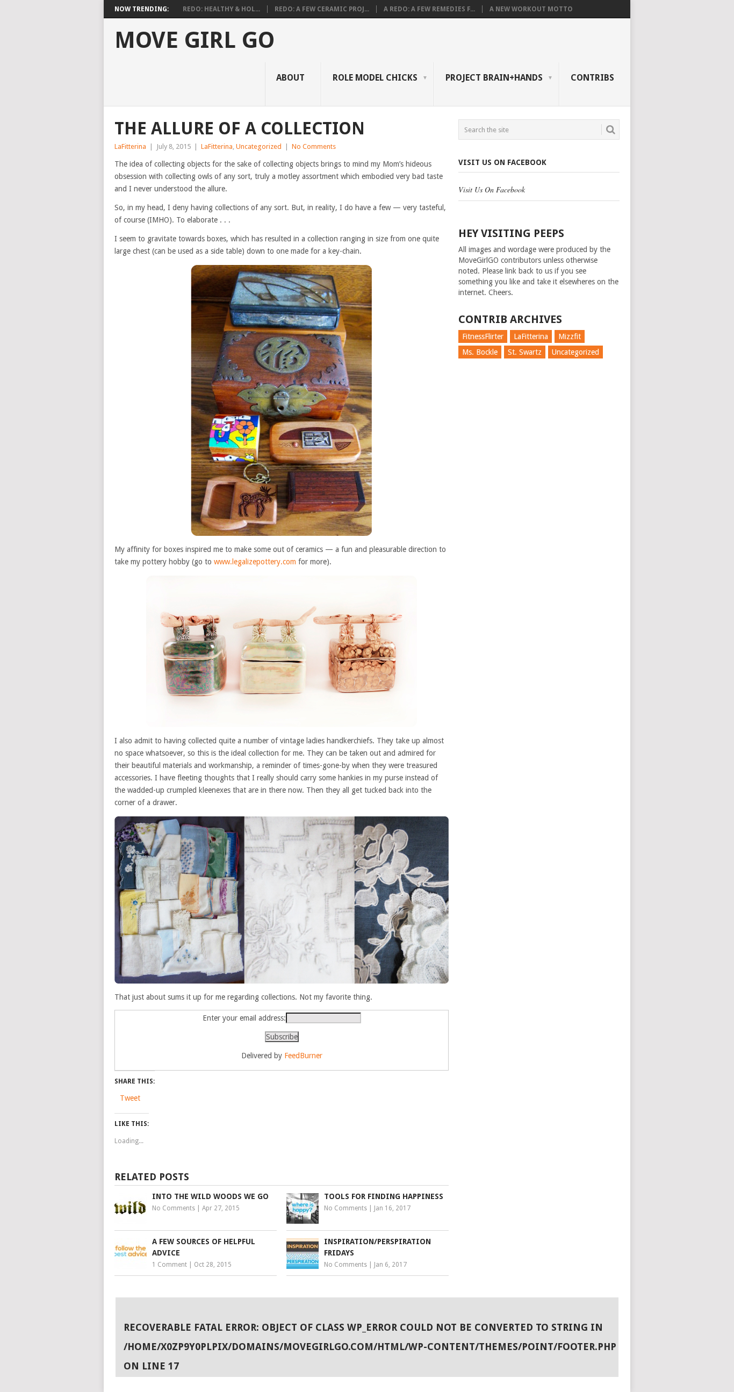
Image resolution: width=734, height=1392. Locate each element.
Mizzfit (569, 336)
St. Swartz (525, 352)
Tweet (130, 1098)
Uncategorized (259, 146)
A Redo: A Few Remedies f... (429, 9)
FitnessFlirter (482, 336)
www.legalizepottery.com (256, 561)
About (290, 78)
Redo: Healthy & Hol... (221, 9)
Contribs (592, 78)
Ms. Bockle (480, 352)
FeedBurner (303, 1055)
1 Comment (169, 1264)
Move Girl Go (194, 40)
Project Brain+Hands (494, 78)
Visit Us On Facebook (502, 162)
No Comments (314, 146)
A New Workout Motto (531, 9)
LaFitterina (130, 146)
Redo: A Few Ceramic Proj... (322, 9)
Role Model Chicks (375, 78)
